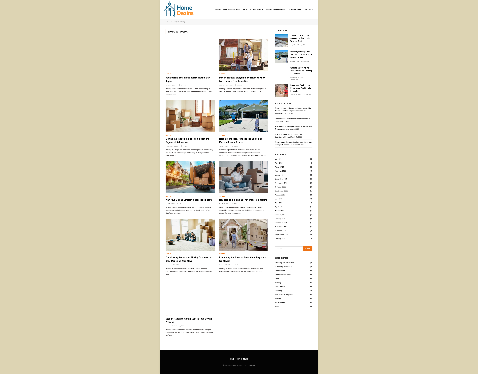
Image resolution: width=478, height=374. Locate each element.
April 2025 (279, 207)
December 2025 (281, 179)
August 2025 (280, 195)
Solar (277, 306)
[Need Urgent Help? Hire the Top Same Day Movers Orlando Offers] (243, 116)
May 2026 (279, 163)
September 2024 (281, 235)
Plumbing (278, 291)
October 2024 (280, 231)
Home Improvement (276, 9)
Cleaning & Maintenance (284, 263)
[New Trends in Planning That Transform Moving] (243, 177)
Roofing (278, 299)
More (308, 9)
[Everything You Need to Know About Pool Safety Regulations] (281, 90)
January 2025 (280, 219)
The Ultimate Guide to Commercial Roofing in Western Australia (300, 38)
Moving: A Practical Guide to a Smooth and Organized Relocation (187, 140)
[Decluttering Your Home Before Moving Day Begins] (190, 55)
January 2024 (280, 239)
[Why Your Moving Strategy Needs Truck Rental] (190, 177)
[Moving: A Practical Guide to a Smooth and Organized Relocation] (190, 116)
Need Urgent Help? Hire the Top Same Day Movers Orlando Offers (240, 140)
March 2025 (279, 211)
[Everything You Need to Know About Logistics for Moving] (243, 235)
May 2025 (279, 203)
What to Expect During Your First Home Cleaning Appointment (301, 71)
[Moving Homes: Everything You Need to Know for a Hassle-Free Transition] (243, 55)
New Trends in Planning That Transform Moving (243, 199)
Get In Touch (242, 359)
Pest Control (280, 287)
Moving (168, 74)
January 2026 (280, 175)
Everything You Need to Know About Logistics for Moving (242, 259)
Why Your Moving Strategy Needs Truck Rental (189, 199)
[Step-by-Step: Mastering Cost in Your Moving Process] (190, 296)
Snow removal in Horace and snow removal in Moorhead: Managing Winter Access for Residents (293, 110)
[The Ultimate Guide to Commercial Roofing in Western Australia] (281, 40)
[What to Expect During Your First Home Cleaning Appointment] (281, 72)
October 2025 (280, 187)
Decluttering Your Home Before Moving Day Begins (188, 79)
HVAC (277, 279)
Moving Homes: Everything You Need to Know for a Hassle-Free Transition (242, 79)
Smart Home (296, 9)
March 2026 (279, 167)
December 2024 (281, 223)
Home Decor (257, 9)
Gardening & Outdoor (235, 9)
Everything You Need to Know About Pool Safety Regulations (300, 88)
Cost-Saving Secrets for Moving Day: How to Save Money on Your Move (188, 259)
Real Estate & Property (284, 295)
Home (218, 9)
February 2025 (280, 215)
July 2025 (278, 199)
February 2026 (280, 171)
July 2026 (278, 159)
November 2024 (281, 227)
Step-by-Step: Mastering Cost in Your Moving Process (189, 320)
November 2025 (281, 183)
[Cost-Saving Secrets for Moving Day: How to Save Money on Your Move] (190, 235)
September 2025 (281, 191)
